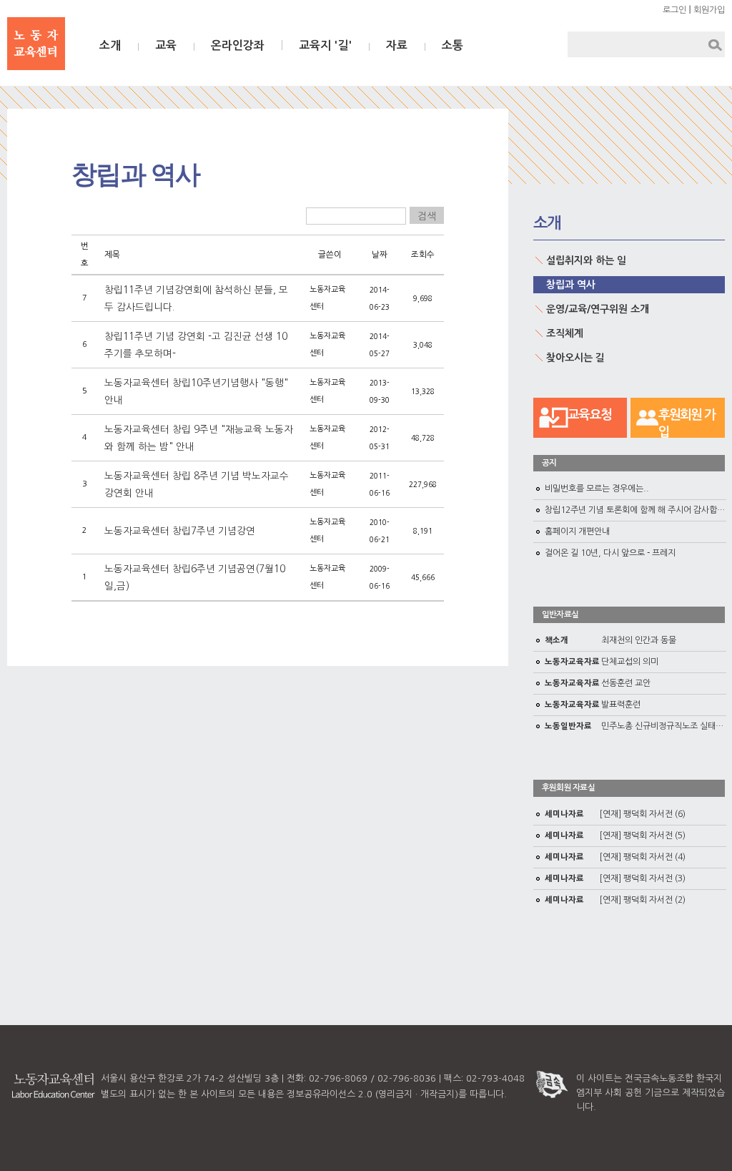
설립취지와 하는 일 (586, 260)
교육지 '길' (325, 45)
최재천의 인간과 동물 (610, 640)
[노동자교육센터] (36, 43)
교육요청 (589, 414)
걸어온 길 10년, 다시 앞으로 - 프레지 (610, 553)
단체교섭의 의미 (601, 661)
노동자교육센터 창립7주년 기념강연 (179, 531)
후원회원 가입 (686, 423)
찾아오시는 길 (575, 358)
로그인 (674, 10)
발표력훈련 (592, 704)
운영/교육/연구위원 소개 (597, 309)
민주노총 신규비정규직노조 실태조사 (638, 726)
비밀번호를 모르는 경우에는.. (597, 488)
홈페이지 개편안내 (577, 531)
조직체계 (564, 333)
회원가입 (709, 10)
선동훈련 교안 (598, 683)
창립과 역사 (570, 285)
